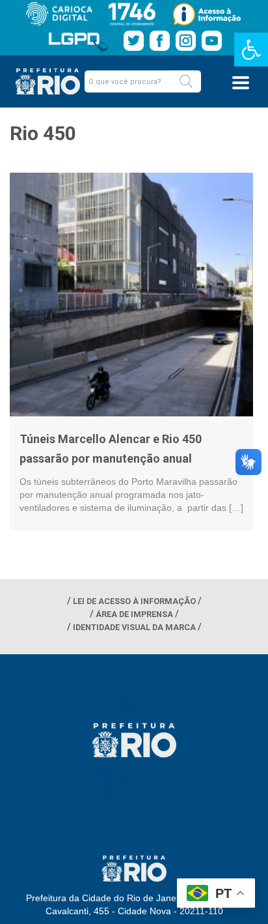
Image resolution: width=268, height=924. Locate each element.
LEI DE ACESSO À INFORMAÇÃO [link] (134, 601)
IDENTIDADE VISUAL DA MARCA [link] (134, 627)
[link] (251, 49)
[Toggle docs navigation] (240, 82)
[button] (186, 81)
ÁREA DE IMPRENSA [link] (134, 614)
